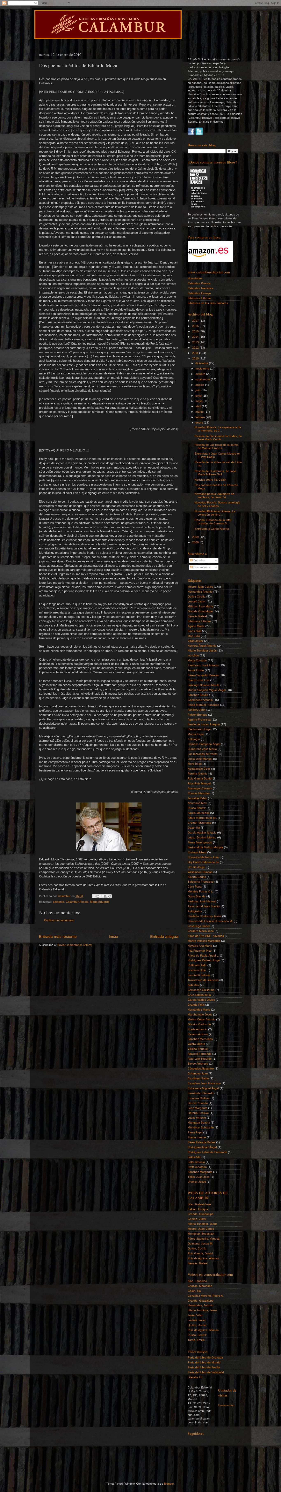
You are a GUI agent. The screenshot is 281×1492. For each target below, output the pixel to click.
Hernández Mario (199, 1009)
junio (198, 395)
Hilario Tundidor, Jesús (202, 1223)
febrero (200, 417)
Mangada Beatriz (199, 1122)
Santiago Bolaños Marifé (203, 685)
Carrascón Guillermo (201, 989)
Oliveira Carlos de (199, 1024)
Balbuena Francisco (201, 881)
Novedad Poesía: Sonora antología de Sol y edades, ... (217, 504)
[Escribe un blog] (98, 896)
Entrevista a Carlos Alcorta (212, 528)
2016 (196, 326)
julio (198, 390)
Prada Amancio (197, 1029)
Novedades (195, 278)
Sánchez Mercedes (200, 1039)
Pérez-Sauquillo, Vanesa (203, 1238)
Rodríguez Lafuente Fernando (207, 1152)
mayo (199, 401)
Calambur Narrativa (200, 288)
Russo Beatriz (197, 807)
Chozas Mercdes (199, 793)
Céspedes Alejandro (201, 1068)
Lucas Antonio (197, 1117)
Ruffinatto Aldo (197, 965)
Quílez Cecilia (197, 596)
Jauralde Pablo (197, 798)
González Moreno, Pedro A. (206, 1295)
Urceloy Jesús (197, 1181)
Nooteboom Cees (199, 768)
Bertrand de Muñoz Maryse (205, 847)
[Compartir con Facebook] (106, 896)
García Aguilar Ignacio (202, 832)
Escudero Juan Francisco (204, 1083)
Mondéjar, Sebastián (201, 1233)
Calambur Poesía (77, 901)
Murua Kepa (196, 734)
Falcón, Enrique (198, 1209)
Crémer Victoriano (199, 822)
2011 (195, 353)
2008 (196, 542)
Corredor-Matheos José (203, 857)
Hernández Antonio (200, 591)
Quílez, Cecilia (197, 1248)
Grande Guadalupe (200, 611)
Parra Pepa (195, 1132)
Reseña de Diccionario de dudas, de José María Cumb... (218, 438)
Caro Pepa (195, 886)
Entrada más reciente (58, 936)
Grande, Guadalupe (201, 1214)
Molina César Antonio (201, 1019)
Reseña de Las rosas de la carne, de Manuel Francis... (217, 446)
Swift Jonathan (197, 1167)
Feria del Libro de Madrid (204, 1362)
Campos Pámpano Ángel (204, 744)
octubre (200, 373)
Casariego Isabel (199, 926)
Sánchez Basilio (198, 694)
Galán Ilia (194, 827)
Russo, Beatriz (197, 1335)
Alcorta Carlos (197, 876)
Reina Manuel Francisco (203, 704)
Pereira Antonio (198, 773)
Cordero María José (201, 930)
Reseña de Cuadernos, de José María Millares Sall (215, 473)
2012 (196, 347)
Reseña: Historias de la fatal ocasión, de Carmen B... (213, 521)
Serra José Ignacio (200, 842)
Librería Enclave (198, 1112)
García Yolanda (198, 1103)
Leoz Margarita (197, 1108)
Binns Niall (194, 631)
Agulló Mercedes (198, 812)
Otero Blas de (197, 896)
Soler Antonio (196, 1162)
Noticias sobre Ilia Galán (210, 479)
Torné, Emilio (196, 1339)
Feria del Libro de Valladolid (206, 1372)
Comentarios (201, 567)
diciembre (202, 363)
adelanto (58, 901)
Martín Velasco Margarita (204, 940)
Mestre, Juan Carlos (201, 1228)
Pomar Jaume (197, 1137)
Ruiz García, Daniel (200, 1253)
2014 (196, 336)
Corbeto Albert (197, 852)
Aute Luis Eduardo (200, 1058)
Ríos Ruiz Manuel (199, 783)
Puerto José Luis (198, 680)
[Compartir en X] (102, 896)
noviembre (202, 368)
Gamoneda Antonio (200, 699)
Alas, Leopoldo (197, 1280)
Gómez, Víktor (197, 1218)
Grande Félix (196, 1004)
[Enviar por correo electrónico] (94, 896)
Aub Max (193, 985)
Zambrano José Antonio (203, 665)
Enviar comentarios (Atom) (74, 944)
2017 (196, 320)
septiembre (203, 379)
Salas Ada (194, 1157)
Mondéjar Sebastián (201, 1127)
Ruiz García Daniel (200, 778)
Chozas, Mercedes (200, 1285)
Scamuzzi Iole (197, 970)
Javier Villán (195, 1315)
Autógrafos (195, 911)
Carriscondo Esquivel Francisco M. (210, 921)
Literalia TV (195, 1377)
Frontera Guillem (199, 1098)
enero (199, 422)
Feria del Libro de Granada (205, 1357)
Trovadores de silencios (203, 980)
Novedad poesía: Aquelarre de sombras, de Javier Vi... (214, 495)
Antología (194, 739)
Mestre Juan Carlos (200, 586)
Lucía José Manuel (200, 758)
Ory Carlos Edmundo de (203, 862)
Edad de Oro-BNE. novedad (206, 935)
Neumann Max (197, 803)
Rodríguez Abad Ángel (202, 1147)
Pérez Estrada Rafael (201, 1142)
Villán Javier (195, 640)
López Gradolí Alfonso (202, 837)
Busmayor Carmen (200, 788)
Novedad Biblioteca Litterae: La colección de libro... (215, 513)
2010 (196, 358)
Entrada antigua (164, 936)
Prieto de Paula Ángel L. (203, 955)
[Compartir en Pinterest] (110, 896)
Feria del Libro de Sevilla (204, 1367)
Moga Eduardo (99, 901)
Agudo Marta (196, 626)
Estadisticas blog (226, 1405)
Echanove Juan (198, 1073)
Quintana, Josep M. (200, 1243)
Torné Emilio (196, 670)
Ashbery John (197, 709)
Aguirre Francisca (199, 719)
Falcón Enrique (197, 714)
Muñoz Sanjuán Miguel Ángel (207, 690)
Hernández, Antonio (200, 1305)
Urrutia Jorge (196, 867)
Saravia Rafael (197, 616)
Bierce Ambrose (198, 1063)
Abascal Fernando (199, 1053)
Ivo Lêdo (193, 655)
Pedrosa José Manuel (202, 901)
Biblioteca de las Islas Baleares (208, 303)
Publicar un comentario (59, 920)
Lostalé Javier (197, 601)
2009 (196, 537)
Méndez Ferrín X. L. (201, 891)
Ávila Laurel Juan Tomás (204, 906)
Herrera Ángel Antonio (202, 645)
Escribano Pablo (198, 1078)
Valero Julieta (196, 1043)
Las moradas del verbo (203, 753)
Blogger (169, 1483)
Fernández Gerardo (201, 1093)
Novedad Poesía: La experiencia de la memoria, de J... (218, 429)
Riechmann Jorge (199, 729)
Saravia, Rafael (198, 1263)
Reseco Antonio (198, 1034)
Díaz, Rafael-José (199, 1204)
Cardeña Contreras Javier (204, 916)
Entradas (199, 560)
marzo (199, 411)
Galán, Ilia (194, 1290)
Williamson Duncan (200, 872)
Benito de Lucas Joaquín (204, 724)
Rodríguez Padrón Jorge (204, 960)
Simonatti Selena (199, 975)
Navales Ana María (200, 945)
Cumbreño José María (202, 749)
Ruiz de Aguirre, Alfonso (203, 1258)
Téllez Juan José (199, 1176)
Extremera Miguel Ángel (203, 1088)
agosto (200, 384)
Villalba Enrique (198, 1048)
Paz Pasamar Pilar (200, 950)
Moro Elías (195, 763)
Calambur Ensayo (199, 293)
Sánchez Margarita (200, 1171)
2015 (196, 331)
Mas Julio (194, 636)
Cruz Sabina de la (199, 994)
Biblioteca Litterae (199, 298)
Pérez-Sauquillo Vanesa (203, 675)
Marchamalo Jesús (200, 1014)
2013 (196, 342)
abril (198, 406)
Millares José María (200, 606)
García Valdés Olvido (201, 999)
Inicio (113, 936)
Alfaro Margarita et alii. (202, 817)
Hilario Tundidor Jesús (202, 650)
